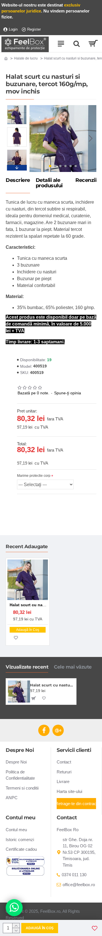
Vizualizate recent (27, 667)
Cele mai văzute (73, 667)
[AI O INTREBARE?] (14, 907)
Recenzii (85, 180)
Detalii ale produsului (49, 183)
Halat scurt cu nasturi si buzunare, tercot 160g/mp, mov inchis (52, 685)
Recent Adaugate (27, 546)
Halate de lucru (26, 58)
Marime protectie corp (33, 476)
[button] (35, 138)
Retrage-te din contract (76, 803)
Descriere (18, 180)
